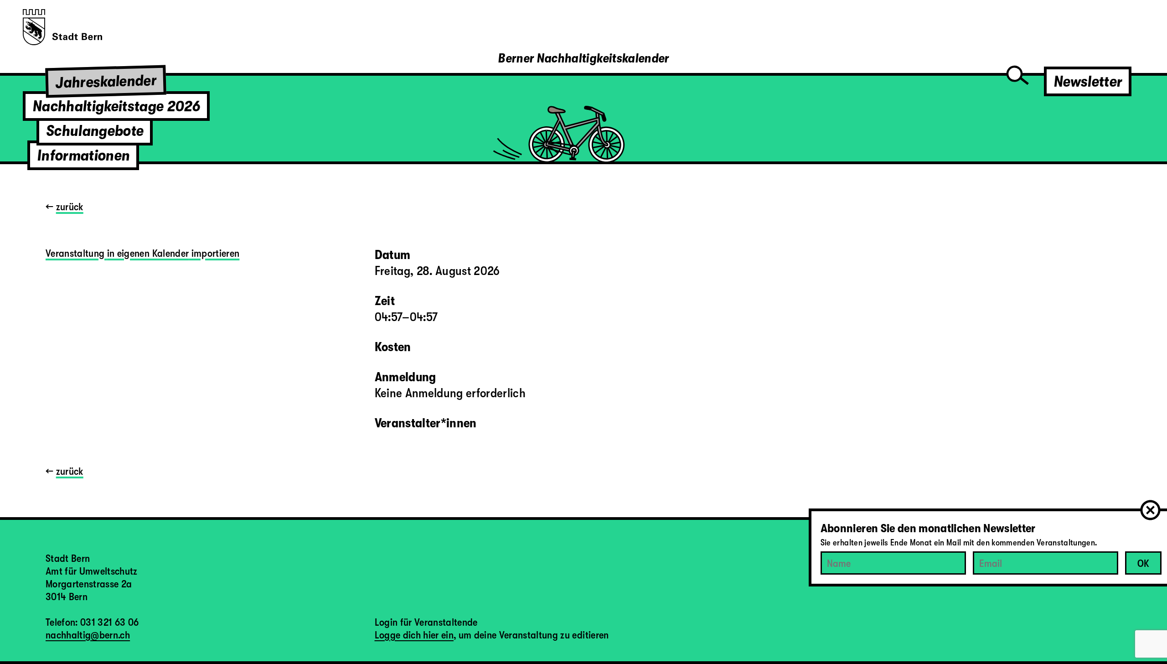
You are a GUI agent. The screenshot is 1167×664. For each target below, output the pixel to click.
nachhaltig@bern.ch (88, 635)
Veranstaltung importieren (142, 253)
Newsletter (1087, 81)
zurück (69, 207)
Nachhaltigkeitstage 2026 (116, 106)
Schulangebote (94, 131)
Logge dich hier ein (414, 635)
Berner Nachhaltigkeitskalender (583, 58)
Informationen (83, 155)
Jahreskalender (106, 81)
